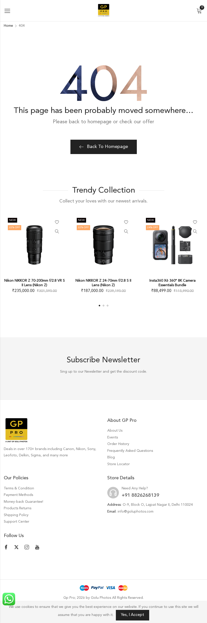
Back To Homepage (107, 146)
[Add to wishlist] (57, 222)
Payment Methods (18, 495)
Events (112, 437)
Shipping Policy (16, 515)
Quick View (57, 232)
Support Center (16, 521)
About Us (114, 430)
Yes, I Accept (132, 615)
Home (8, 25)
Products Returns (17, 508)
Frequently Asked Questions (130, 451)
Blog (111, 457)
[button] (99, 305)
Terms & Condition (19, 488)
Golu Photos (101, 598)
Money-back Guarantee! (23, 501)
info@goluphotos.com (135, 511)
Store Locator (118, 464)
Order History (118, 444)
